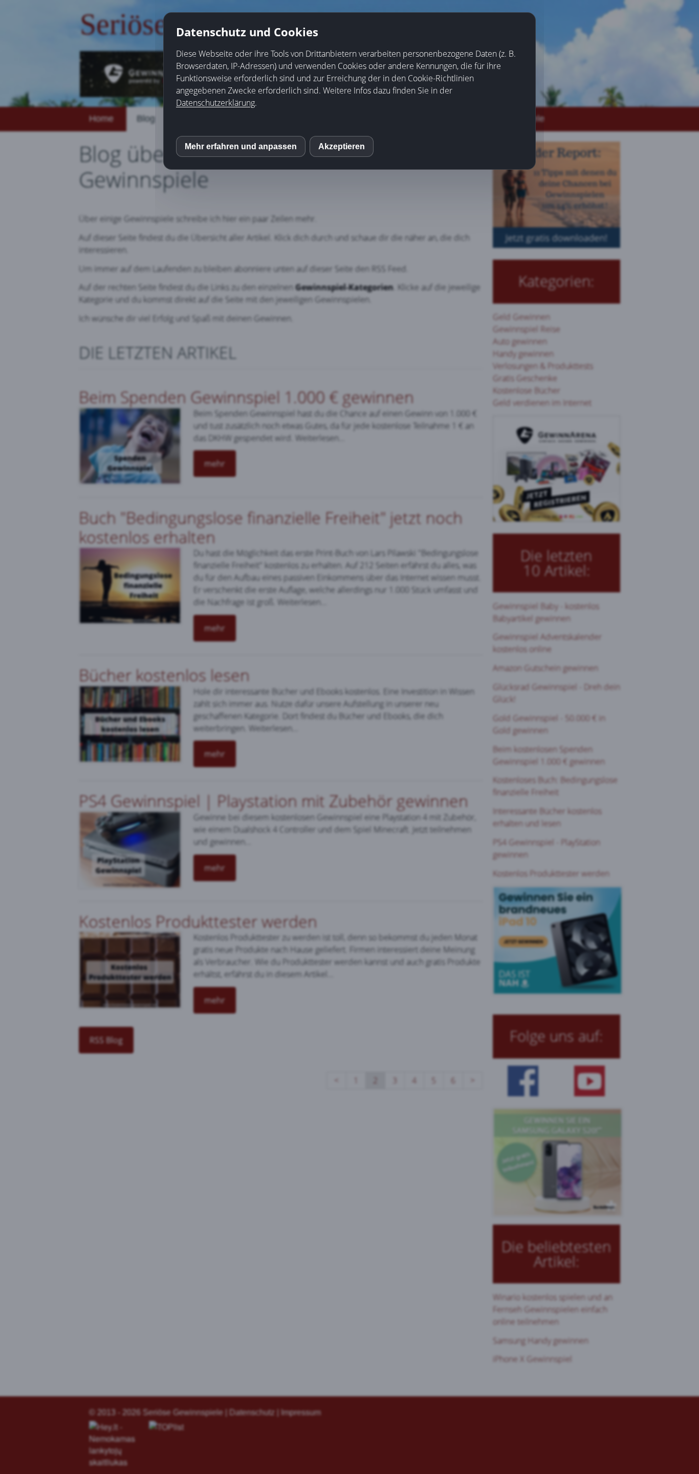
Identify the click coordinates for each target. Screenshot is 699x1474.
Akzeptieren (341, 146)
